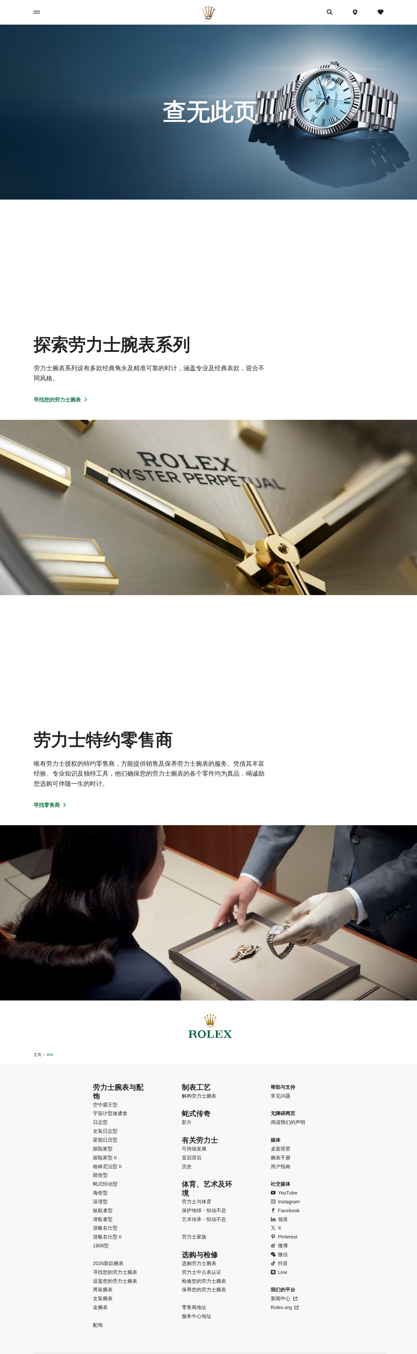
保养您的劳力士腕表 (204, 1290)
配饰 (98, 1325)
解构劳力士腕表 (199, 1096)
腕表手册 (281, 1158)
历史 (187, 1167)
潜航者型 (103, 1219)
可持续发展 (194, 1149)
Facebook (289, 1211)
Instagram (289, 1202)
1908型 (101, 1246)
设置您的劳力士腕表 (115, 1281)
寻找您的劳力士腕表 (57, 400)
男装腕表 (103, 1290)
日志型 (100, 1122)
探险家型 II (105, 1158)
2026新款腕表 (108, 1263)
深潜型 (100, 1202)
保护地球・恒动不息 (204, 1211)
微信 (283, 1254)
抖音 (283, 1263)
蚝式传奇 (196, 1113)
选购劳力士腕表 (199, 1263)
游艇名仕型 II (107, 1237)
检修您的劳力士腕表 (204, 1281)
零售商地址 (194, 1307)
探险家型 (103, 1149)
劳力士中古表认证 (201, 1272)
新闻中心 (281, 1298)
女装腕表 (103, 1298)
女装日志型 (105, 1131)
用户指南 (281, 1167)
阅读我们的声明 (288, 1122)
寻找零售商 (46, 805)
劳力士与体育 (196, 1202)
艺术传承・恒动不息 (204, 1219)
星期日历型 (105, 1140)
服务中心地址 (196, 1316)
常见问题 (281, 1096)
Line (282, 1272)
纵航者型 (103, 1211)
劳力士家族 (194, 1237)
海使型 (100, 1193)
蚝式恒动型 (105, 1184)
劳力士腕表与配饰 (118, 1091)
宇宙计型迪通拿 (110, 1113)
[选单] (42, 12)
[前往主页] (208, 12)
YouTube (287, 1193)
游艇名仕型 (105, 1228)
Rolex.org (281, 1307)
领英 (283, 1219)
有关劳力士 (200, 1140)
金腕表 (100, 1307)
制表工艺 (196, 1087)
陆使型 (100, 1175)
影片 (187, 1122)
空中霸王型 (105, 1105)
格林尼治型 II (107, 1167)
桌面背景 (281, 1149)
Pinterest (287, 1237)
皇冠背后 (192, 1158)
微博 (283, 1246)
